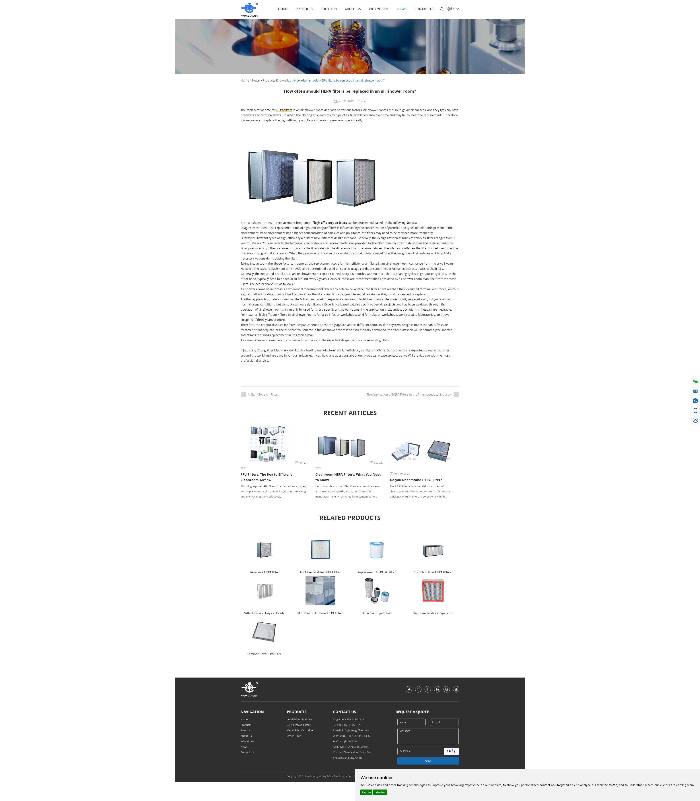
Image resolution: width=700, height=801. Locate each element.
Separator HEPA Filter (264, 572)
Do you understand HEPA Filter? (416, 480)
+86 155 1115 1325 (353, 719)
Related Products (350, 517)
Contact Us (424, 9)
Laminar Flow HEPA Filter (264, 654)
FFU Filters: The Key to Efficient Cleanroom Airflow (266, 477)
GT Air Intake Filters (299, 725)
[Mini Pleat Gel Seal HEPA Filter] (320, 549)
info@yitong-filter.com (355, 730)
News (402, 9)
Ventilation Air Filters (299, 719)
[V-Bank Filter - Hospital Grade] (264, 590)
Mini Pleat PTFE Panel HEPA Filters (320, 613)
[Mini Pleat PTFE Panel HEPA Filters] (320, 590)
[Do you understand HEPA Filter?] (423, 450)
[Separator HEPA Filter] (264, 549)
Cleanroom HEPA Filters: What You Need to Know (348, 477)
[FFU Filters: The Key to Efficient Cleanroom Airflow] (268, 444)
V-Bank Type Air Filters (263, 394)
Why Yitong (379, 9)
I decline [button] (380, 792)
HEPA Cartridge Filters (377, 613)
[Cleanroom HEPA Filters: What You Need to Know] (342, 444)
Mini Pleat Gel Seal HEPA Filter (320, 572)
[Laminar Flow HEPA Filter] (264, 631)
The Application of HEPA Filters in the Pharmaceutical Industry (409, 394)
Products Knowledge (277, 80)
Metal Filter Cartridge (300, 730)
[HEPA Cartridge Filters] (376, 590)
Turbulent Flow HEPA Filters (433, 572)
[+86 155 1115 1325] (695, 410)
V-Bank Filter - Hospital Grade (264, 613)
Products (304, 9)
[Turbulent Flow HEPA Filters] (432, 549)
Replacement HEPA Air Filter (376, 572)
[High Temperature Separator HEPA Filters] (432, 590)
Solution (329, 9)
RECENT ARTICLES (350, 413)
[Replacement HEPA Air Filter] (376, 549)
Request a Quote (412, 711)
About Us (353, 9)
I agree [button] (366, 792)
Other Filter (294, 736)
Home (283, 9)
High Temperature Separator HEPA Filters (433, 613)
